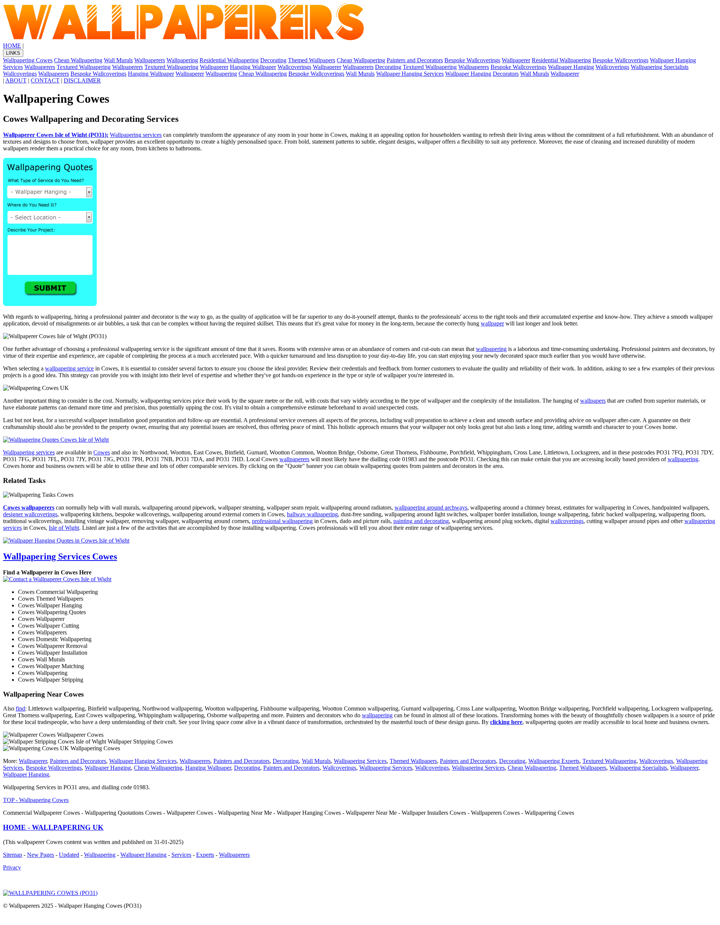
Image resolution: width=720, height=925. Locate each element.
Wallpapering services (136, 135)
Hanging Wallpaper (253, 67)
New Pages (40, 855)
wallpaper (492, 323)
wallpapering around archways (430, 507)
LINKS (13, 53)
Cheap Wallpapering (78, 60)
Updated (69, 855)
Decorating (273, 60)
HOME (12, 45)
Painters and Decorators (415, 60)
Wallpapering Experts (553, 761)
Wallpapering (182, 60)
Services (181, 855)
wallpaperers (294, 459)
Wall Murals (118, 60)
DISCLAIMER (82, 80)
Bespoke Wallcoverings (472, 60)
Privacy (12, 867)
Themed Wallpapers (311, 60)
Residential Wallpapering (229, 60)
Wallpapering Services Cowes (60, 556)
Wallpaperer (516, 60)
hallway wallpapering (312, 514)
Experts (205, 855)
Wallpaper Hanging (571, 67)
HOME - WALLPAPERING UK (53, 827)
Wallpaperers (149, 60)
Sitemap (12, 855)
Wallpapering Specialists (659, 67)
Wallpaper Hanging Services (410, 73)
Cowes (101, 452)
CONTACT (45, 80)
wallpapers (593, 400)
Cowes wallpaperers (28, 507)
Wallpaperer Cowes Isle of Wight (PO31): (55, 135)
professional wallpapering (282, 521)
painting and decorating (421, 521)
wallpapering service (69, 368)
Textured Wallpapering (84, 67)
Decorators (506, 73)
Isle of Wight (64, 528)
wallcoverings (567, 521)
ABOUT (16, 80)
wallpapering (491, 349)
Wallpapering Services (360, 761)
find (20, 708)
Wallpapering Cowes (27, 60)
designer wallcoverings (30, 514)
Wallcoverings (294, 67)
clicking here (506, 722)
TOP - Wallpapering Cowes (36, 800)
